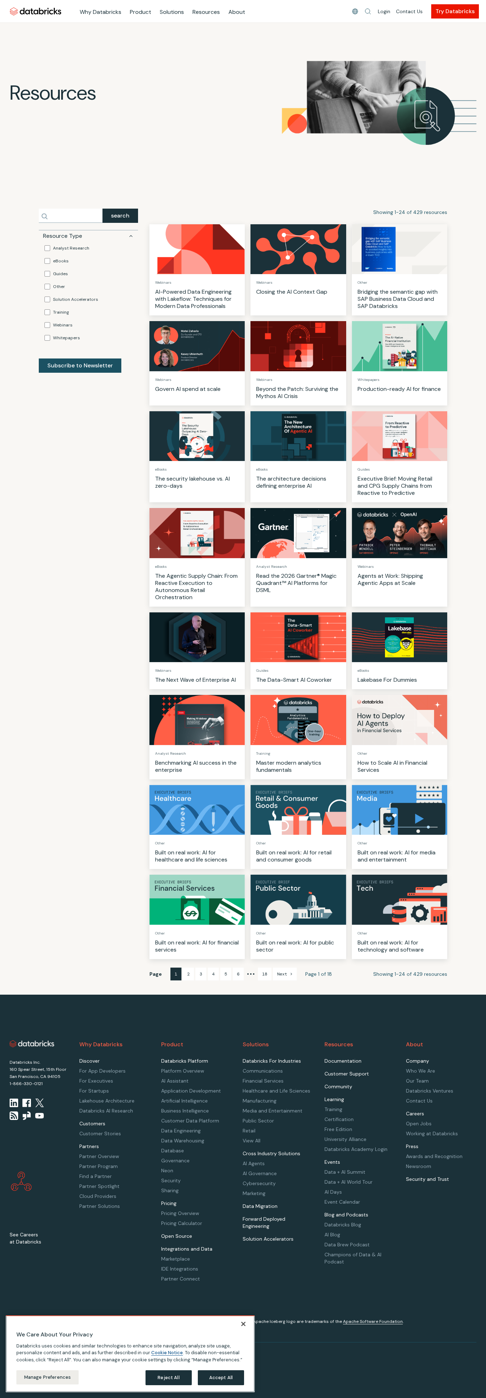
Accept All (221, 1378)
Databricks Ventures (429, 1091)
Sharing (170, 1190)
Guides (60, 274)
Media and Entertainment (272, 1111)
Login (384, 11)
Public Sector (258, 1120)
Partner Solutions (99, 1206)
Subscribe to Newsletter (80, 365)
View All (251, 1140)
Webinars (63, 325)
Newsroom (418, 1166)
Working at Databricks (432, 1133)
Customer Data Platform (190, 1120)
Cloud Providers (97, 1196)
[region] (130, 1353)
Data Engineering (181, 1130)
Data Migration (260, 1206)
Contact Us (409, 11)
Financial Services (263, 1081)
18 (264, 974)
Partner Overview (99, 1156)
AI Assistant (175, 1081)
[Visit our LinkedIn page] (14, 1103)
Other (59, 286)
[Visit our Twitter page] (39, 1103)
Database (172, 1150)
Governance (175, 1160)
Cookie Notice (167, 1353)
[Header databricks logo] (35, 11)
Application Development (191, 1091)
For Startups (94, 1091)
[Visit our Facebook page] (26, 1103)
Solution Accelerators (75, 299)
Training (61, 312)
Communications (263, 1071)
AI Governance (260, 1173)
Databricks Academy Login (355, 1149)
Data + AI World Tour (348, 1182)
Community (338, 1086)
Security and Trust (427, 1179)
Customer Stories (100, 1133)
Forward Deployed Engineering (264, 1222)
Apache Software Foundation (373, 1321)
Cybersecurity (259, 1183)
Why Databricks (100, 12)
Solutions (172, 12)
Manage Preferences (47, 1377)
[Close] (243, 1324)
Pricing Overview (180, 1213)
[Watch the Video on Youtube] (39, 1115)
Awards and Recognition (434, 1156)
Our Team (417, 1081)
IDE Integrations (179, 1269)
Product (140, 12)
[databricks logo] (32, 1043)
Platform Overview (182, 1071)
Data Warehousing (182, 1140)
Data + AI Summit (344, 1172)
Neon (167, 1170)
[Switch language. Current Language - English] (355, 11)
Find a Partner (95, 1176)
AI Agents (254, 1163)
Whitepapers (66, 338)
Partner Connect (180, 1279)
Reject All (168, 1378)
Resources (206, 12)
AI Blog (332, 1234)
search (120, 215)
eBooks (61, 261)
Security (171, 1180)
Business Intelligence (185, 1111)
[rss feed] (14, 1115)
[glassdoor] (26, 1115)
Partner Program (98, 1166)
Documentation (342, 1061)
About (236, 12)
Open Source (176, 1236)
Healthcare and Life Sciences (276, 1091)
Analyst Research (71, 248)
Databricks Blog (342, 1224)
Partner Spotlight (99, 1186)
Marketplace (175, 1259)
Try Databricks (455, 11)
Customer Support (346, 1073)
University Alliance (345, 1139)
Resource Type (62, 236)
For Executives (96, 1081)
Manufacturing (259, 1101)
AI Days (333, 1192)
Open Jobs (419, 1123)
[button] (368, 11)
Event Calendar (342, 1202)
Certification (339, 1119)
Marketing (254, 1193)
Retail (249, 1130)
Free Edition (338, 1129)
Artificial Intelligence (184, 1101)
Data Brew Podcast (347, 1244)
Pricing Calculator (181, 1223)
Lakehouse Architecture (106, 1101)
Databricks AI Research (106, 1111)
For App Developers (102, 1071)
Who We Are (420, 1071)
